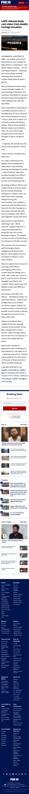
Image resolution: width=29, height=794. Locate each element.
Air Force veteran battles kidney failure (12, 541)
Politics (16, 621)
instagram (10, 774)
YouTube (8, 381)
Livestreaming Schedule (5, 714)
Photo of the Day (17, 723)
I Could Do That (17, 658)
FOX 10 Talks (16, 651)
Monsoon (15, 587)
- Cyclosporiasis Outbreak (5, 597)
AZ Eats (15, 643)
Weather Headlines (15, 589)
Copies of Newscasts (16, 687)
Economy (3, 625)
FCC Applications (17, 690)
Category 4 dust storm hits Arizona (8, 569)
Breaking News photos (17, 720)
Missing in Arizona (3, 659)
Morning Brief (4, 604)
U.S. (10, 30)
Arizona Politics (17, 629)
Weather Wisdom (17, 602)
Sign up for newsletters (16, 713)
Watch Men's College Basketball (16, 752)
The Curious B (17, 649)
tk (16, 774)
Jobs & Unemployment (5, 628)
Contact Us (16, 684)
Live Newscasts (5, 708)
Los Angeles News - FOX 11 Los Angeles (5, 682)
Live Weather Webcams (4, 711)
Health (3, 594)
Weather (16, 583)
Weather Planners (17, 594)
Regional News (4, 678)
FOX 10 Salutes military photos (17, 716)
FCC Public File (17, 692)
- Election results (17, 627)
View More (23, 425)
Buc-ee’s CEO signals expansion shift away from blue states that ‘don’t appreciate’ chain (19, 472)
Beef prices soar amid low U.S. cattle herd (9, 554)
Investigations (5, 654)
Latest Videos (6, 522)
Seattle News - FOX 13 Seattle (5, 691)
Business (3, 623)
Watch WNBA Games (16, 761)
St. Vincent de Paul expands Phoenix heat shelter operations (19, 449)
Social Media (5, 729)
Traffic (3, 613)
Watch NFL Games (16, 734)
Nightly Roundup (5, 606)
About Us (16, 677)
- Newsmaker (16, 631)
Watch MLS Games (16, 764)
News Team (16, 694)
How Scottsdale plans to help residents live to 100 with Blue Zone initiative (18, 484)
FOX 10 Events (17, 710)
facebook (3, 774)
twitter (7, 774)
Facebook (7, 378)
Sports (3, 611)
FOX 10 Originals (16, 640)
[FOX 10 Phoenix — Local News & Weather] (6, 3)
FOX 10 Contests (17, 708)
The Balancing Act (17, 646)
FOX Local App (5, 717)
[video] (14, 531)
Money (3, 621)
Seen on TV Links (5, 609)
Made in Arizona (5, 656)
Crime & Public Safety (5, 589)
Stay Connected (17, 705)
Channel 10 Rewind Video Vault (4, 647)
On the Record (17, 660)
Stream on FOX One (17, 730)
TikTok (3, 733)
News (3, 583)
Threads (3, 741)
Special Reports (5, 665)
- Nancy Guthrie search (5, 662)
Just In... (4, 425)
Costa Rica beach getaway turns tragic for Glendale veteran (19, 464)
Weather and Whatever (16, 668)
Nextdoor (3, 745)
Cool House (4, 650)
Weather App (16, 598)
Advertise (15, 679)
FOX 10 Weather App (5, 720)
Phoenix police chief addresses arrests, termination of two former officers (9, 562)
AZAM (3, 587)
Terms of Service (15, 417)
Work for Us (16, 700)
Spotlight (3, 667)
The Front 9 (16, 653)
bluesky (19, 774)
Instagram (23, 378)
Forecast (15, 585)
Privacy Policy (16, 416)
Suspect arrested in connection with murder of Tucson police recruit (13, 444)
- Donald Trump (17, 635)
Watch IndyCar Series (17, 747)
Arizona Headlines (6, 585)
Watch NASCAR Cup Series (17, 744)
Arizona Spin (4, 641)
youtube (13, 774)
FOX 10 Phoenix (4, 30)
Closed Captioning (16, 682)
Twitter (15, 378)
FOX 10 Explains (5, 592)
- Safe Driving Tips (4, 616)
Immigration (4, 600)
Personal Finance (5, 631)
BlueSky (3, 743)
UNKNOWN (16, 666)
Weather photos (17, 725)
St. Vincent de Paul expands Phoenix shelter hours (8, 547)
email (22, 774)
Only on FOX (5, 639)
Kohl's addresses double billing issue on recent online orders (19, 457)
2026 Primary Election (16, 624)
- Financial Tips (5, 633)
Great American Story (17, 655)
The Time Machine (15, 663)
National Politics (17, 633)
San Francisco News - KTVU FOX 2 (5, 687)
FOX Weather (16, 604)
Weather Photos (17, 600)
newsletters (25, 774)
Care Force (4, 643)
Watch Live (21, 2)
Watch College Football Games (17, 737)
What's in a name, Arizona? (18, 671)
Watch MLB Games (16, 741)
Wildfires (15, 592)
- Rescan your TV (17, 698)
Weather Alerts (17, 596)
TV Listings (16, 696)
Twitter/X (3, 739)
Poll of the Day (5, 607)
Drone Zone (4, 652)
